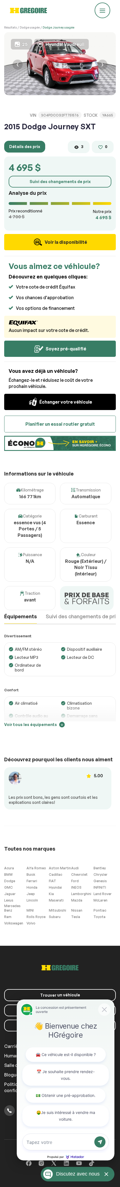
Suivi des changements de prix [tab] (82, 616)
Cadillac (55, 874)
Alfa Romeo (36, 868)
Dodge (9, 881)
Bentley (99, 868)
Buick (31, 874)
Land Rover (102, 894)
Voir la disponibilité (65, 242)
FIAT (52, 881)
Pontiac (99, 910)
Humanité (14, 1056)
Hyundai (55, 887)
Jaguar (10, 894)
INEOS (76, 887)
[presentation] (18, 65)
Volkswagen (13, 923)
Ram (7, 917)
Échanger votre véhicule (65, 402)
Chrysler (100, 874)
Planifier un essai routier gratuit (60, 424)
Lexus (8, 900)
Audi (75, 868)
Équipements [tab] (20, 616)
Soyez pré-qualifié (65, 349)
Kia (51, 894)
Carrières (14, 1046)
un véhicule (60, 995)
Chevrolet (79, 874)
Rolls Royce (36, 917)
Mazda (76, 900)
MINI (30, 910)
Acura (9, 868)
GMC (8, 887)
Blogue (11, 1075)
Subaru (55, 917)
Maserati (56, 900)
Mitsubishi (57, 910)
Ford (75, 881)
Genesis (100, 881)
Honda (32, 887)
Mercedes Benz (12, 908)
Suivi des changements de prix (60, 181)
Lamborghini (81, 894)
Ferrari (32, 881)
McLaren (100, 900)
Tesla (75, 917)
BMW (8, 874)
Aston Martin (60, 868)
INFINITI (99, 887)
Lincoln (32, 900)
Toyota (99, 917)
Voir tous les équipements (30, 724)
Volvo (31, 923)
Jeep (31, 894)
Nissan (76, 910)
